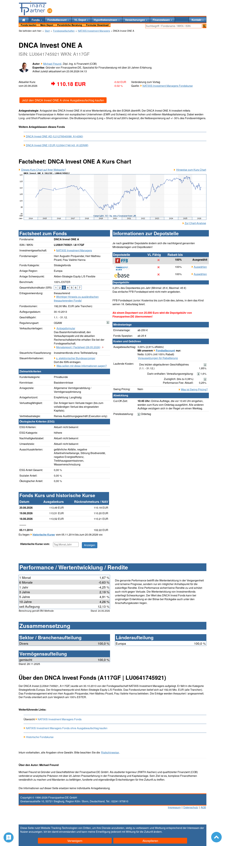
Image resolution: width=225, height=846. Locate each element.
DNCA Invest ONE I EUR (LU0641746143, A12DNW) (57, 145)
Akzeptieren (150, 841)
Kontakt (197, 20)
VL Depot (80, 20)
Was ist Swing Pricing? (194, 389)
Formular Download (97, 25)
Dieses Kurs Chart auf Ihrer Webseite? (43, 170)
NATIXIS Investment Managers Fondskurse (167, 86)
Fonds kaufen (28, 25)
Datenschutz (190, 807)
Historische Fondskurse (40, 737)
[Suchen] (204, 26)
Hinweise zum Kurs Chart (191, 170)
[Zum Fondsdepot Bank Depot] (123, 267)
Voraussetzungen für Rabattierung (158, 358)
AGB (203, 807)
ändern (158, 832)
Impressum (174, 807)
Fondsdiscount (57, 20)
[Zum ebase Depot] (123, 275)
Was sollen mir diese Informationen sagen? (81, 366)
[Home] (24, 20)
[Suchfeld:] (173, 26)
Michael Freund (52, 64)
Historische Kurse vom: (35, 544)
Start (47, 30)
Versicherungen (135, 20)
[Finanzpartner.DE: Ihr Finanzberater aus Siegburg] (36, 8)
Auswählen (200, 267)
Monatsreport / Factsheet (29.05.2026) (78, 347)
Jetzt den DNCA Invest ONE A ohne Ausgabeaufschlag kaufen (63, 100)
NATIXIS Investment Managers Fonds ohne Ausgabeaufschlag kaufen (66, 728)
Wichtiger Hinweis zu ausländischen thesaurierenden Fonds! (76, 298)
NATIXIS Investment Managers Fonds (60, 719)
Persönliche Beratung (69, 25)
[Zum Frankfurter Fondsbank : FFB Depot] (123, 260)
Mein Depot (46, 25)
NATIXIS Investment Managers (74, 250)
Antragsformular (65, 328)
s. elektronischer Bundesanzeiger (75, 358)
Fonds (36, 20)
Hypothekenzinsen (106, 20)
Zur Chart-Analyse (195, 223)
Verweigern (74, 841)
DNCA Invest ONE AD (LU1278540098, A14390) (54, 136)
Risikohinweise (110, 752)
